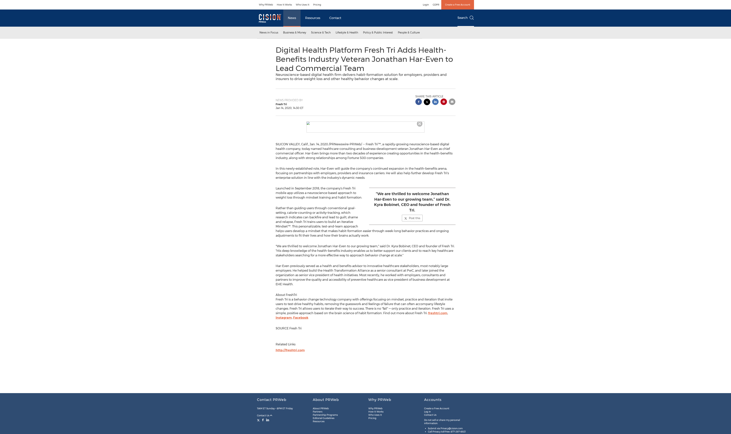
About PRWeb (321, 408)
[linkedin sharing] (435, 102)
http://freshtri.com (290, 350)
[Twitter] (259, 420)
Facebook (300, 318)
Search (462, 18)
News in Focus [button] (268, 32)
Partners (317, 411)
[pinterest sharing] (444, 102)
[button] (365, 123)
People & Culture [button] (409, 32)
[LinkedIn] (267, 420)
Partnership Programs (325, 414)
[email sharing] (452, 102)
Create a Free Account (457, 4)
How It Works (284, 4)
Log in (427, 411)
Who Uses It (302, 4)
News (292, 18)
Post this (414, 218)
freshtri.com (437, 313)
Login (426, 4)
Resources (312, 18)
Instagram (284, 318)
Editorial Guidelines (323, 418)
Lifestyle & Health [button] (347, 32)
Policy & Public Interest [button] (378, 32)
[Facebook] (263, 420)
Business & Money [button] (294, 32)
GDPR (436, 4)
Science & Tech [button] (321, 32)
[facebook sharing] (418, 102)
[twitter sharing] (427, 102)
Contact (335, 18)
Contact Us (263, 415)
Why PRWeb (266, 4)
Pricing (317, 4)
